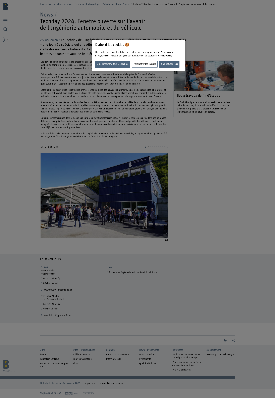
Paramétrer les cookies (144, 64)
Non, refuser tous (169, 64)
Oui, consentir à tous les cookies (112, 64)
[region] (138, 55)
